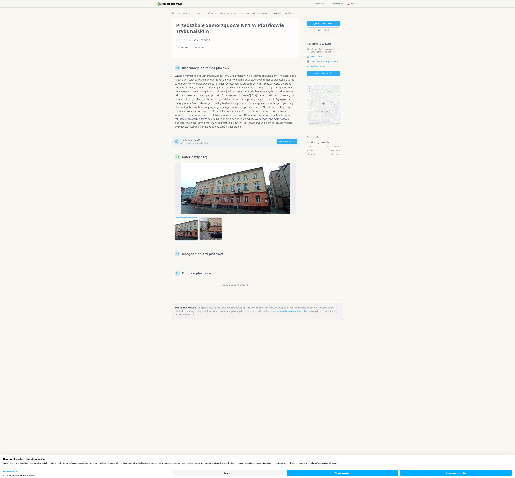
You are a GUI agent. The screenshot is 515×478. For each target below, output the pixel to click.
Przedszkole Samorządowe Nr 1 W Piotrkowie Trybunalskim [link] (267, 13)
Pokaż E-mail (316, 56)
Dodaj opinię (323, 30)
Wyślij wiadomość (287, 141)
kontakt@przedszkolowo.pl (291, 311)
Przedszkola (197, 13)
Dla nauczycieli (320, 4)
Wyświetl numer (318, 66)
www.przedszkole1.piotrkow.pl (324, 61)
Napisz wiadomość (323, 73)
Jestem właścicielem (323, 23)
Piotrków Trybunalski (227, 13)
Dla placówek (335, 4)
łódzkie (210, 13)
